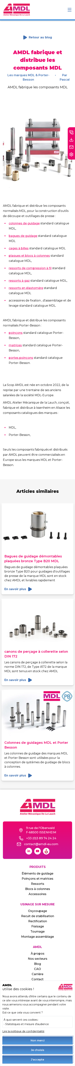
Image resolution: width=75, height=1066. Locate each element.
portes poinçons (21, 357)
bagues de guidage (23, 236)
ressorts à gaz (19, 280)
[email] (71, 147)
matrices (15, 345)
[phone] (71, 132)
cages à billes (19, 248)
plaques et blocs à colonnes (29, 255)
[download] (71, 140)
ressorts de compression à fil (30, 268)
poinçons (16, 333)
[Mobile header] (69, 9)
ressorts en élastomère (26, 288)
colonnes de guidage (24, 223)
